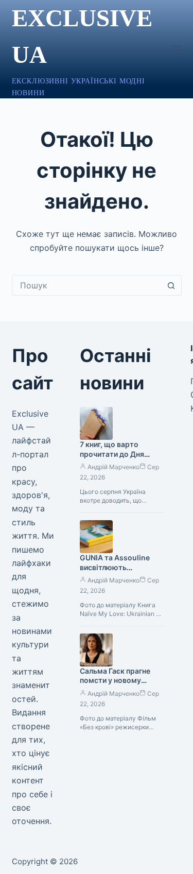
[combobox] (87, 285)
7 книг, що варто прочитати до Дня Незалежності (112, 454)
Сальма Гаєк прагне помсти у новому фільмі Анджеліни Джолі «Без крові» (115, 685)
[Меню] (177, 49)
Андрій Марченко (113, 467)
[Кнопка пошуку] (171, 285)
